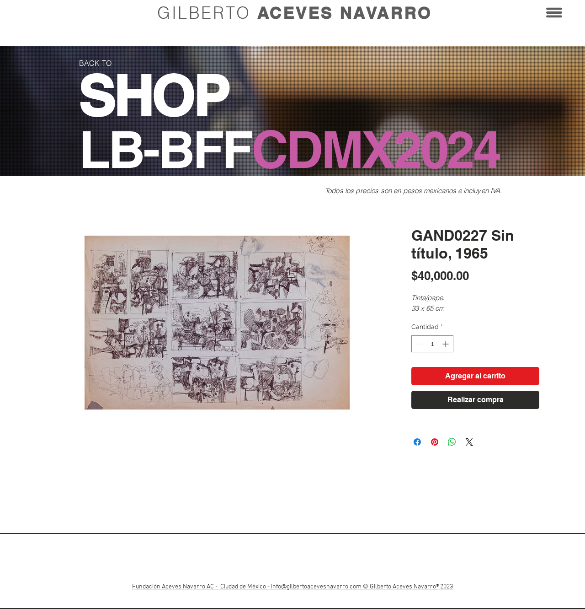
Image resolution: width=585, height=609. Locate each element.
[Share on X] (469, 442)
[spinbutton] (432, 344)
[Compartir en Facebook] (417, 442)
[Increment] (446, 344)
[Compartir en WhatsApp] (452, 442)
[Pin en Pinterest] (434, 442)
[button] (554, 13)
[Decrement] (418, 344)
